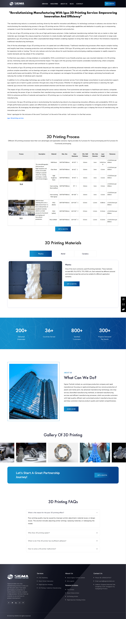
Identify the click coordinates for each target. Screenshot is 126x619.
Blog (72, 4)
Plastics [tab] (40, 254)
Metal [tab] (63, 254)
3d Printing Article (72, 596)
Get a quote (70, 581)
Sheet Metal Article (73, 593)
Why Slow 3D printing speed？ (39, 533)
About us (64, 4)
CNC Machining (43, 578)
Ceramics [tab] (85, 254)
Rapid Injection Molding (46, 585)
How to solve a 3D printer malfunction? (42, 549)
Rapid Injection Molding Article (76, 600)
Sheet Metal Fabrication (46, 581)
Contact (79, 4)
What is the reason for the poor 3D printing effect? (46, 513)
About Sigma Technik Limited (76, 578)
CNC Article (70, 590)
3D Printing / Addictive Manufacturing (50, 588)
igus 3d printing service (15, 118)
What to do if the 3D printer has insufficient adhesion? (47, 541)
